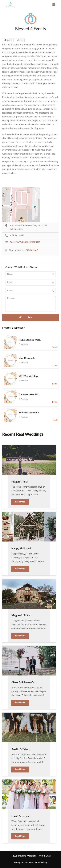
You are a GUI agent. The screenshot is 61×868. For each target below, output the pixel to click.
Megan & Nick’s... (21, 615)
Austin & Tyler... (20, 749)
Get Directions (16, 229)
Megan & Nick (19, 481)
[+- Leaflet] (30, 204)
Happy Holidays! (21, 548)
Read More (20, 502)
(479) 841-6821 (17, 236)
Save (20, 40)
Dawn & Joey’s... (20, 816)
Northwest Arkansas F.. (29, 413)
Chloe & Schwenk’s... (23, 682)
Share (9, 40)
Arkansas (24, 344)
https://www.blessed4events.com (25, 242)
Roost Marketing (39, 862)
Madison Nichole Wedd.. (30, 340)
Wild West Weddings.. (29, 376)
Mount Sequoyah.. (27, 358)
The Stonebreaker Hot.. (29, 395)
